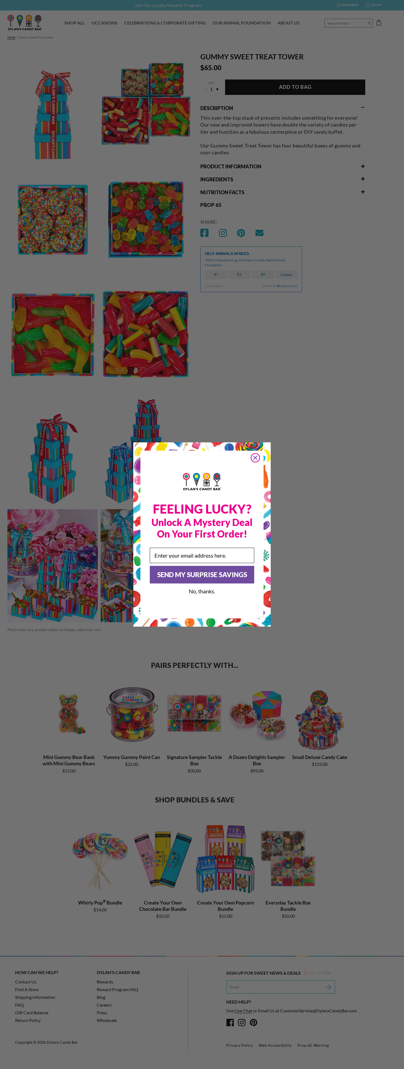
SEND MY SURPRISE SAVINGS (202, 575)
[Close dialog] (255, 457)
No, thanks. (202, 591)
